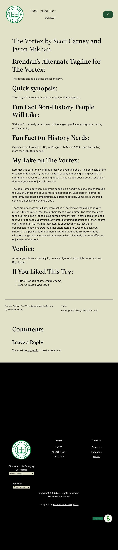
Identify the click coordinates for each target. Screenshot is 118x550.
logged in (32, 350)
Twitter (96, 456)
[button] (108, 518)
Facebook (97, 447)
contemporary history (71, 310)
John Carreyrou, (33, 284)
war (95, 310)
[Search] (108, 14)
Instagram (96, 452)
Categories (21, 469)
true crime (87, 310)
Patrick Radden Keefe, (39, 280)
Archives (17, 483)
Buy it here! (18, 262)
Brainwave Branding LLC (66, 504)
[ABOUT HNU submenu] (55, 11)
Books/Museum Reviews (42, 306)
